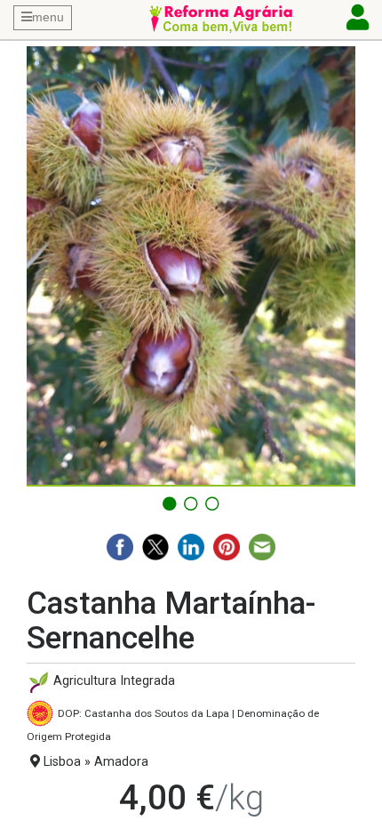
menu (48, 17)
